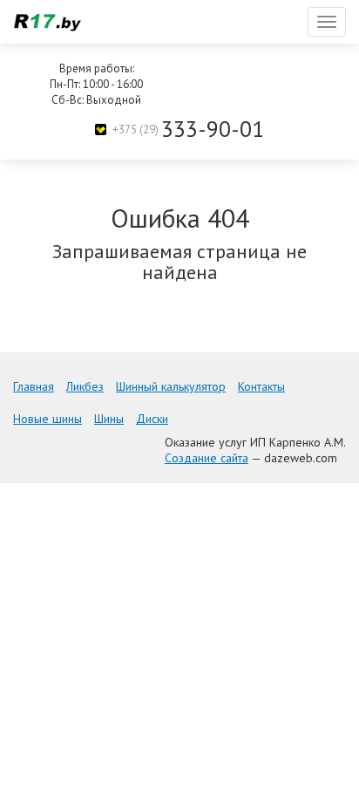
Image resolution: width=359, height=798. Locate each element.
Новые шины (47, 418)
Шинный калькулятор (171, 386)
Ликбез (85, 386)
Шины (109, 418)
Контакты (261, 386)
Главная (33, 386)
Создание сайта (206, 458)
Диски (152, 418)
